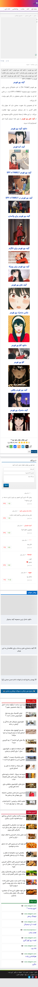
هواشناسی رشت (30, 956)
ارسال (6, 485)
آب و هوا (27, 975)
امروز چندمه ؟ (31, 908)
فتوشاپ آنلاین (19, 975)
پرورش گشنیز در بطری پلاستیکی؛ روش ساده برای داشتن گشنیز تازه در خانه (14, 872)
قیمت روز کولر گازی (29, 940)
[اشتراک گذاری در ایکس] (27, 446)
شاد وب (33, 948)
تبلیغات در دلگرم (18, 972)
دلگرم (34, 964)
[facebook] (32, 977)
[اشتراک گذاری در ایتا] (19, 446)
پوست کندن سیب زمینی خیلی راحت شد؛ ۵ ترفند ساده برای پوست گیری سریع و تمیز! (13, 883)
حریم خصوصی (33, 975)
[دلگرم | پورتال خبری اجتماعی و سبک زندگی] (35, 3)
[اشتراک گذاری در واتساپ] (11, 446)
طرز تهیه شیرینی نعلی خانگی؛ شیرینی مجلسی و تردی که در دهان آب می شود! (14, 864)
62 (3, 61)
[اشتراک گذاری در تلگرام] (23, 446)
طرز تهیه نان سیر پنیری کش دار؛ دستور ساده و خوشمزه (14, 845)
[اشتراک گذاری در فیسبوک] (15, 446)
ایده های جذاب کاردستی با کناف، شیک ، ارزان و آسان (13, 836)
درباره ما (31, 972)
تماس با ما (25, 972)
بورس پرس (32, 932)
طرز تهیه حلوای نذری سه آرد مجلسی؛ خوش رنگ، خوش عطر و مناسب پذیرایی (13, 893)
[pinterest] (36, 977)
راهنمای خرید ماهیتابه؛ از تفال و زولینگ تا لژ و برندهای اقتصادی (14, 854)
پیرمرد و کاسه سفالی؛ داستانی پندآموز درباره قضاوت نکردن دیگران (14, 817)
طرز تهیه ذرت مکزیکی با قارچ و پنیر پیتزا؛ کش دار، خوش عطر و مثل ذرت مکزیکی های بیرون (13, 827)
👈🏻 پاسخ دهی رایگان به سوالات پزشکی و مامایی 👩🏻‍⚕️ (19, 691)
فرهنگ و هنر (31, 916)
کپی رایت (10, 972)
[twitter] (29, 977)
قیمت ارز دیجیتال (30, 924)
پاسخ (28, 504)
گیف (29, 452)
